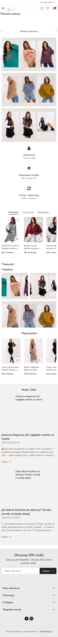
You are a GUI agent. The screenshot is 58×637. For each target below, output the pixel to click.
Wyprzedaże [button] (29, 333)
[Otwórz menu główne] (3, 8)
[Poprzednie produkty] (6, 226)
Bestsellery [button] (44, 212)
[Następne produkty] (51, 226)
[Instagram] (31, 618)
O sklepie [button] (8, 602)
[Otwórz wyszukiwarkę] (41, 8)
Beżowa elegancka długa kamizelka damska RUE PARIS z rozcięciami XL (32, 368)
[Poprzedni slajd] (2, 31)
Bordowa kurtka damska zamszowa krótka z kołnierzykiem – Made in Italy (33, 247)
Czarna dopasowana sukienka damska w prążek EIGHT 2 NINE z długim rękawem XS (11, 368)
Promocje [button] (28, 212)
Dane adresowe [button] (11, 588)
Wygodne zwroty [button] (12, 609)
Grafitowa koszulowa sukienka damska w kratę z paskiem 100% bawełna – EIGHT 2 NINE (11, 247)
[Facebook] (26, 618)
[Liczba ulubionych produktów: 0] (47, 8)
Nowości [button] (13, 212)
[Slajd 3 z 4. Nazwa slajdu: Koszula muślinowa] (29, 20)
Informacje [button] (8, 595)
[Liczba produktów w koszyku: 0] (53, 8)
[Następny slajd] (56, 31)
